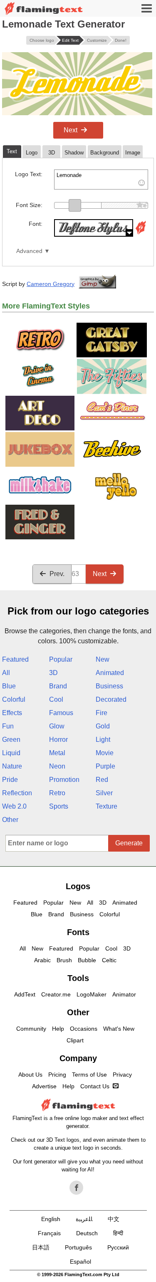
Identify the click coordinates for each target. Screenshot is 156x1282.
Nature (12, 766)
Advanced (29, 251)
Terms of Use (89, 1074)
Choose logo (42, 40)
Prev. (57, 573)
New (102, 659)
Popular (60, 659)
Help (58, 1028)
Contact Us (94, 1086)
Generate (129, 843)
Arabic (42, 960)
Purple (105, 766)
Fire (101, 712)
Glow (56, 726)
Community (31, 1028)
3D (53, 672)
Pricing (57, 1074)
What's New (118, 1028)
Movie (105, 752)
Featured (15, 659)
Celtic (109, 960)
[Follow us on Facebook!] (76, 1188)
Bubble (87, 960)
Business (109, 686)
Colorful (13, 699)
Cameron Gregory (50, 284)
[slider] (75, 205)
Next (70, 130)
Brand (58, 686)
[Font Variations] (140, 234)
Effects (12, 712)
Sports (58, 806)
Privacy (122, 1074)
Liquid (11, 752)
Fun (8, 726)
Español (80, 1261)
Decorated (111, 699)
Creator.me (56, 994)
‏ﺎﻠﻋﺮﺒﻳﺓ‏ (84, 1219)
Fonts (78, 932)
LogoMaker (91, 994)
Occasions (83, 1028)
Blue (9, 686)
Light (103, 739)
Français (49, 1233)
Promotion (64, 779)
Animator (124, 994)
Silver (104, 793)
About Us (30, 1074)
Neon (57, 766)
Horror (58, 739)
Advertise (44, 1086)
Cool (56, 699)
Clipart (75, 1040)
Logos (78, 886)
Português (78, 1247)
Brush (64, 960)
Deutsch (87, 1233)
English (50, 1219)
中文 (113, 1219)
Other (10, 819)
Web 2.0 (14, 806)
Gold (103, 726)
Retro (57, 793)
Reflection (17, 793)
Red (102, 779)
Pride (10, 779)
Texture (106, 806)
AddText (24, 994)
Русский (118, 1247)
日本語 (41, 1247)
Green (11, 739)
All (6, 672)
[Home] (43, 8)
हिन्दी (118, 1233)
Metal (57, 752)
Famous (61, 712)
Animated (110, 672)
